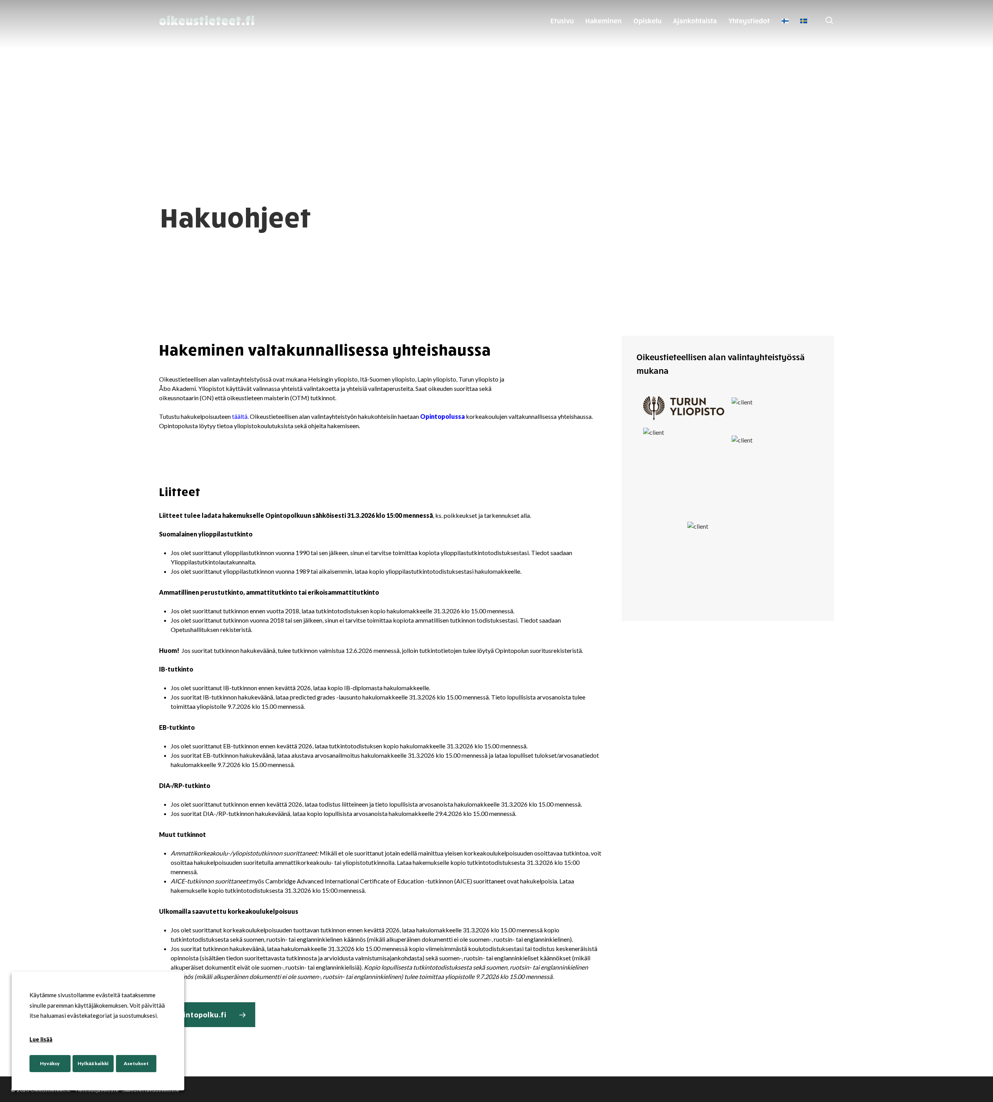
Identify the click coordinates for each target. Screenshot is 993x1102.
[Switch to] (785, 20)
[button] (207, 1014)
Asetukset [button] (136, 1063)
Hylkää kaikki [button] (93, 1063)
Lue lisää (40, 1039)
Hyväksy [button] (50, 1063)
